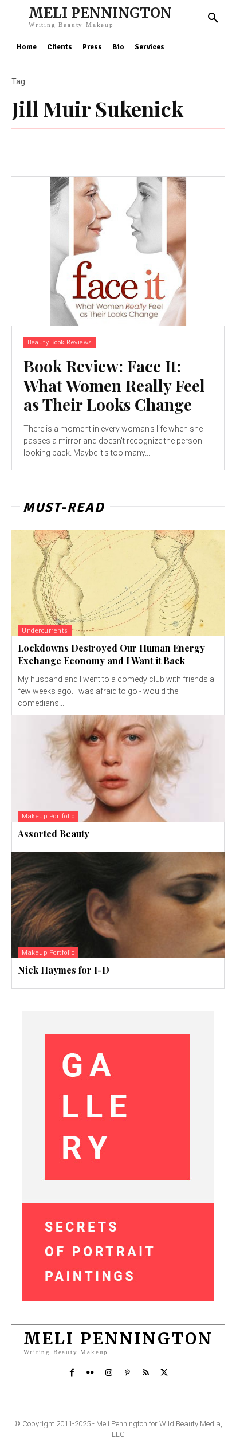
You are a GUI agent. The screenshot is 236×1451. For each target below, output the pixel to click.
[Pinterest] (127, 1373)
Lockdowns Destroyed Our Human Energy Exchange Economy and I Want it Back (111, 654)
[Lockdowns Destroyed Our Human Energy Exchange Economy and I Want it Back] (118, 583)
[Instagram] (109, 1373)
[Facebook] (71, 1373)
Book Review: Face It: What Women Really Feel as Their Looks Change (114, 385)
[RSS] (145, 1373)
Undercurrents (45, 630)
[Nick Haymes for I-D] (118, 905)
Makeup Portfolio (48, 816)
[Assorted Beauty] (118, 768)
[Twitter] (164, 1373)
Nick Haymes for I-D (63, 970)
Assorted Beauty (53, 834)
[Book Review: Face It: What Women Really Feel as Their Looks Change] (118, 251)
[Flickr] (90, 1373)
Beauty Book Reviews (59, 342)
